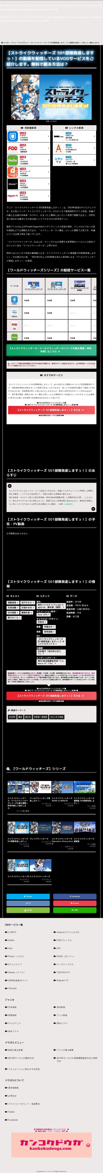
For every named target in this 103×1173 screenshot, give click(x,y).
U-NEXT (68, 504)
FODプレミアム (64, 940)
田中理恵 (12, 613)
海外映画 (61, 1007)
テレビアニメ (14, 1023)
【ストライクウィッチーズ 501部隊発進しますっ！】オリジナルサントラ (51, 641)
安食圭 (41, 622)
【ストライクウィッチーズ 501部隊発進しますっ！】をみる (49, 410)
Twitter (29, 896)
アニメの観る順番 (65, 1050)
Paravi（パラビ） (16, 956)
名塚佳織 (12, 608)
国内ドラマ (62, 1023)
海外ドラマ (13, 1031)
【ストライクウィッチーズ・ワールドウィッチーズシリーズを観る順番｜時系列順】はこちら (50, 350)
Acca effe (43, 615)
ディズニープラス (65, 964)
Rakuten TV (62, 980)
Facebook (75, 896)
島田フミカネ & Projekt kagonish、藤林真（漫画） (51, 606)
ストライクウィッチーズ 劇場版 (80, 289)
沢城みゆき (27, 608)
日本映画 (12, 1007)
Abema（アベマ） (17, 972)
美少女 (28, 717)
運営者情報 (13, 1088)
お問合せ (12, 1096)
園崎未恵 (26, 613)
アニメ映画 (62, 1015)
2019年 (12, 717)
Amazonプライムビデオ (68, 932)
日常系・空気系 (40, 717)
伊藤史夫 (49, 627)
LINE (75, 910)
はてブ (28, 903)
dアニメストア (15, 964)
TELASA (12, 988)
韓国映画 (12, 1015)
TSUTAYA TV (63, 972)
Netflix (11, 940)
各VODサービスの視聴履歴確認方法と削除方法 (77, 1059)
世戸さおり (27, 603)
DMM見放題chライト (18, 980)
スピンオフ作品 (56, 717)
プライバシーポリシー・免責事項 (24, 1104)
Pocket (75, 903)
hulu (10, 948)
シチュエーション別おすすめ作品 (24, 1069)
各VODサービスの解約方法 (21, 1058)
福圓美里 (12, 603)
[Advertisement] (51, 445)
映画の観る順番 (15, 1050)
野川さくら (13, 618)
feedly (29, 910)
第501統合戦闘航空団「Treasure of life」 (51, 662)
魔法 (20, 717)
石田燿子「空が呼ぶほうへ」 (49, 652)
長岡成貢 (49, 632)
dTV (59, 948)
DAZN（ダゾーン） (66, 956)
